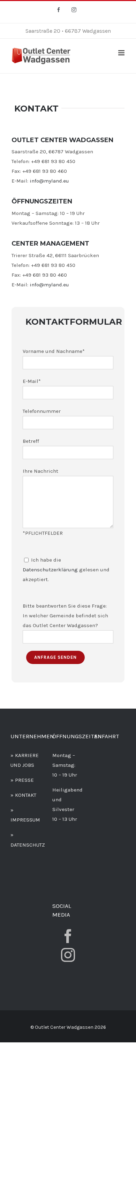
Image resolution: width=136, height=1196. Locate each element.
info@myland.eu (49, 181)
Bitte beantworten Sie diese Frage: (65, 606)
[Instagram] (68, 955)
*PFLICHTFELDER (43, 533)
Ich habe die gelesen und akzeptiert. (66, 569)
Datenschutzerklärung (50, 569)
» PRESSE (22, 780)
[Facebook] (68, 936)
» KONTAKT (23, 795)
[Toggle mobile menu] (122, 52)
